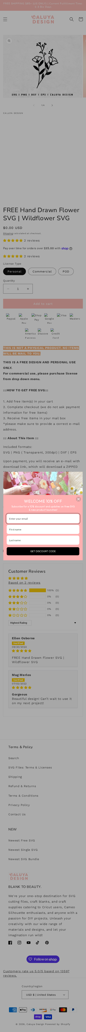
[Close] (78, 499)
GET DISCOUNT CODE (43, 551)
